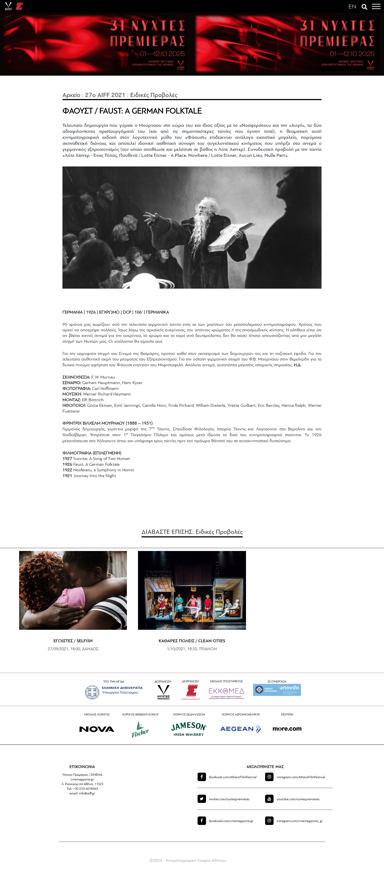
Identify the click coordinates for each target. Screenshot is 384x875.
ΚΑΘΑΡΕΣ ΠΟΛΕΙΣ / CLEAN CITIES (192, 641)
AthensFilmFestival (232, 777)
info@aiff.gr (87, 793)
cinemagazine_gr (300, 821)
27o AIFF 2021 (105, 95)
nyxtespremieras (229, 799)
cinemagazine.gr (231, 821)
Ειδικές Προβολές (153, 95)
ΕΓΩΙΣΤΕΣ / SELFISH (73, 641)
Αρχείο (71, 95)
